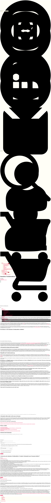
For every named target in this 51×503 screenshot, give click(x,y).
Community (3, 273)
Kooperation (5, 267)
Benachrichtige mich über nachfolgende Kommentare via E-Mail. (9, 445)
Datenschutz (3, 499)
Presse (4, 266)
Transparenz (3, 497)
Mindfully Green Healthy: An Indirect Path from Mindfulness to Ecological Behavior (11, 422)
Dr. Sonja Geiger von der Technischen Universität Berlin (27, 343)
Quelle (24, 323)
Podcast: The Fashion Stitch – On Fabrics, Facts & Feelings (7, 429)
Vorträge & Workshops (5, 271)
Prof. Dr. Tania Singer (30, 365)
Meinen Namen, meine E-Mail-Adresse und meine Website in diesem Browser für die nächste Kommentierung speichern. (16, 444)
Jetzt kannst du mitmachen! (7, 274)
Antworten (1, 477)
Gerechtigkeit (2, 427)
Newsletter (3, 270)
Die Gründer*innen (6, 264)
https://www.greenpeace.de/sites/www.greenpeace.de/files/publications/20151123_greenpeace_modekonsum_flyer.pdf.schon (32, 493)
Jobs (2, 498)
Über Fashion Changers (5, 263)
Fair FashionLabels (3, 316)
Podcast (8, 428)
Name (1, 441)
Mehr (16, 429)
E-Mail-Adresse (2, 442)
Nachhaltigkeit (5, 427)
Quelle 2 (1, 355)
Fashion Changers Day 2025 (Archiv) (8, 268)
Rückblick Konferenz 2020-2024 (8, 269)
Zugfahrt (48, 324)
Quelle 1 (48, 354)
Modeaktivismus (6, 265)
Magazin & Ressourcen (5, 319)
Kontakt (3, 496)
